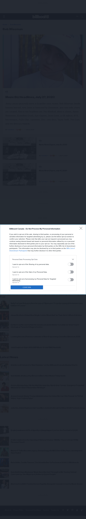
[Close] (82, 229)
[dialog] (43, 259)
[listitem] (43, 259)
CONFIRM (27, 287)
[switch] (71, 264)
